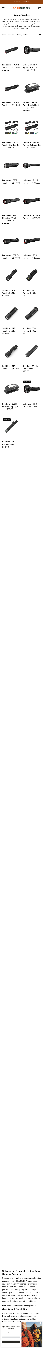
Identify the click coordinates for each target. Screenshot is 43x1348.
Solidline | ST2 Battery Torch (8, 443)
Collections (11, 35)
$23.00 (26, 371)
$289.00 (36, 218)
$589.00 (36, 406)
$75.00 (5, 295)
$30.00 (10, 409)
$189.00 (16, 258)
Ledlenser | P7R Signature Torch (9, 216)
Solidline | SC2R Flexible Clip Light (10, 405)
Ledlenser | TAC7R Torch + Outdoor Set (11, 143)
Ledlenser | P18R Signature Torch (30, 66)
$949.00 (36, 183)
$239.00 (16, 183)
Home (4, 35)
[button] (34, 8)
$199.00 (16, 105)
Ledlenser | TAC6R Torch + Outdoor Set (32, 143)
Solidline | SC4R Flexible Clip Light (31, 103)
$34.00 (5, 447)
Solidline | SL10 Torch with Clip (9, 291)
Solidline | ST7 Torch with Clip (9, 329)
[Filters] (40, 35)
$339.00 (10, 220)
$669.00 (31, 70)
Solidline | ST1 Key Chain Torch (31, 367)
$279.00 (16, 67)
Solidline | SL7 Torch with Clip (29, 291)
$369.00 (10, 147)
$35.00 (30, 107)
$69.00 (26, 295)
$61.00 (26, 333)
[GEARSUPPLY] (21, 8)
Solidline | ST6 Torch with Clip (29, 329)
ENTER (11, 1342)
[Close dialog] (41, 1323)
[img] (5, 70)
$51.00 (15, 368)
